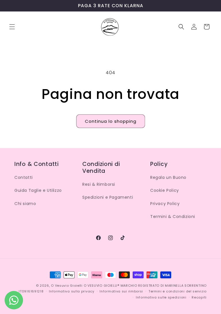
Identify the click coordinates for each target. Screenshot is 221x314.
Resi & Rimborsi (98, 184)
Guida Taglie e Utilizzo (38, 190)
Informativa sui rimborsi (121, 291)
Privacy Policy (165, 203)
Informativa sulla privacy (71, 291)
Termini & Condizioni (172, 216)
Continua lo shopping (110, 121)
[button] (12, 26)
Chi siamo (25, 203)
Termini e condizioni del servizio (177, 291)
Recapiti (199, 297)
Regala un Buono (168, 177)
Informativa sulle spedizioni (161, 297)
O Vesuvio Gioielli (67, 285)
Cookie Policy (164, 190)
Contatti (23, 177)
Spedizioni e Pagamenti (107, 197)
